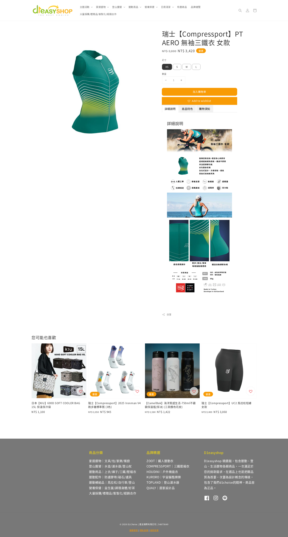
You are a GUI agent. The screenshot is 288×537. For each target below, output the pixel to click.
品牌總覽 (195, 7)
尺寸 (164, 60)
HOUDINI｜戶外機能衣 (162, 471)
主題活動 (85, 6)
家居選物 (101, 6)
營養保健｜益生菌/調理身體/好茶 (112, 488)
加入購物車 (199, 91)
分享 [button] (169, 314)
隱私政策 (144, 530)
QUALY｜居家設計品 (160, 488)
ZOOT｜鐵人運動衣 (160, 461)
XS (167, 67)
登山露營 (117, 6)
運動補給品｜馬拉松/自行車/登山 (112, 482)
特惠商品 (182, 7)
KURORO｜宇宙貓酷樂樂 (163, 477)
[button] (240, 10)
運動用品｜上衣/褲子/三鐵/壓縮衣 (112, 471)
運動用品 (133, 6)
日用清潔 (166, 6)
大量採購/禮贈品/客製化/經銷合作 (98, 14)
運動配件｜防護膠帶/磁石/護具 (110, 477)
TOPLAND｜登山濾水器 (162, 482)
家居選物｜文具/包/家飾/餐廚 (109, 461)
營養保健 (149, 6)
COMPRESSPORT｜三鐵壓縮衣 (168, 466)
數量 (164, 73)
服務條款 (134, 530)
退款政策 (154, 530)
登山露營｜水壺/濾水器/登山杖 (110, 466)
